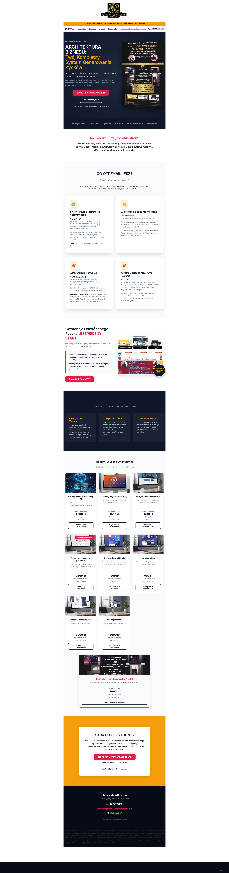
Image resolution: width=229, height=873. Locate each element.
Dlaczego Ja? (112, 29)
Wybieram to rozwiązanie (81, 525)
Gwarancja (92, 29)
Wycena (102, 29)
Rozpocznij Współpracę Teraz (114, 757)
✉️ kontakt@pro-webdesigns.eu (133, 29)
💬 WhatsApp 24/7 (114, 813)
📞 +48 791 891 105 (156, 29)
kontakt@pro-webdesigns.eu (114, 769)
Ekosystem (82, 29)
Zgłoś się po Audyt (79, 379)
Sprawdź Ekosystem (91, 100)
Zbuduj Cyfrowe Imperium (91, 93)
